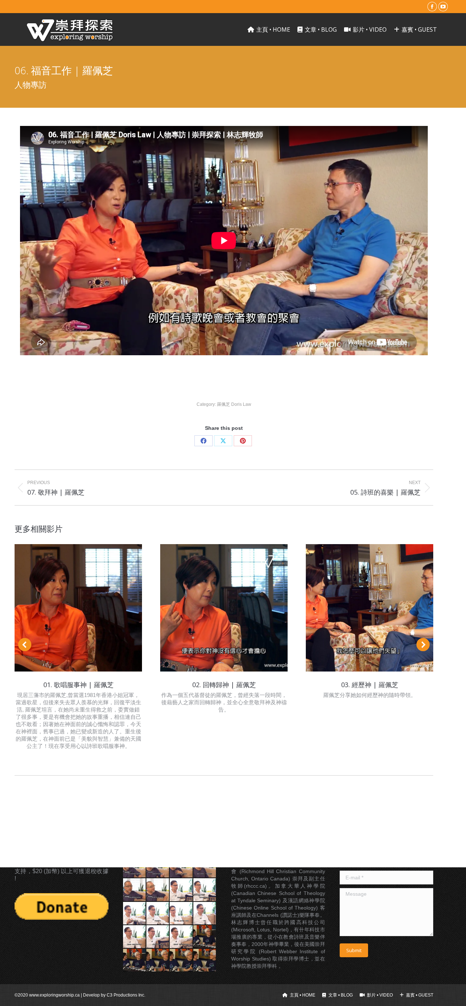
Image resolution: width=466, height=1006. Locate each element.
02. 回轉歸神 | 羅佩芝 (224, 684)
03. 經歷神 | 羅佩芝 (369, 684)
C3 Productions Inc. (126, 995)
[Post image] (78, 608)
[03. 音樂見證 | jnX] (158, 960)
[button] (24, 644)
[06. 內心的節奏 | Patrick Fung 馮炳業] (158, 890)
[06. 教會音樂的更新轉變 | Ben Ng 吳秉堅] (205, 913)
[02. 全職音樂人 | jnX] (134, 960)
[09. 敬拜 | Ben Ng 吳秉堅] (181, 936)
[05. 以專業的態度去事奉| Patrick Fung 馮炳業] (134, 890)
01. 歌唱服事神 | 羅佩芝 (78, 684)
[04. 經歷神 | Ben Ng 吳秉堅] (158, 913)
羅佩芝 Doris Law (234, 404)
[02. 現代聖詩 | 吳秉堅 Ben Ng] (205, 890)
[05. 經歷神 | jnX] (205, 960)
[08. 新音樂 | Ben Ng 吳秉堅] (158, 936)
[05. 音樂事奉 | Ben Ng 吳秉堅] (181, 913)
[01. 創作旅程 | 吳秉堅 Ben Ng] (181, 890)
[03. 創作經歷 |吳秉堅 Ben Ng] (134, 913)
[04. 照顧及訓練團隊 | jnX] (181, 960)
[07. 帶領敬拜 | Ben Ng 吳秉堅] (134, 936)
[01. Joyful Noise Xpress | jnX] (205, 936)
